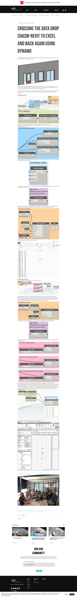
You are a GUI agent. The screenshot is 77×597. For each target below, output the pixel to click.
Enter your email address (29, 561)
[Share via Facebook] (18, 515)
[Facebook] (19, 588)
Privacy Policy (7, 595)
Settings (66, 594)
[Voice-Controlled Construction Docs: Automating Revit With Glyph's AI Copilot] (38, 531)
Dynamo (21, 15)
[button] (27, 10)
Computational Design (31, 15)
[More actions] (58, 23)
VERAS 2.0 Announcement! (17, 538)
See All (63, 525)
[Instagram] (17, 588)
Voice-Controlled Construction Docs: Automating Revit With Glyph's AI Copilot (38, 539)
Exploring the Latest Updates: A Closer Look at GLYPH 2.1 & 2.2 (56, 539)
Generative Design (44, 15)
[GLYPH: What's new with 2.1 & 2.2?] (57, 531)
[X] (15, 588)
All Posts (14, 15)
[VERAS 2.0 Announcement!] (20, 531)
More (57, 15)
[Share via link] (26, 515)
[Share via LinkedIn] (23, 515)
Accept (72, 594)
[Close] (75, 594)
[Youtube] (11, 588)
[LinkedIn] (13, 588)
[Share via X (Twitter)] (20, 515)
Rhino (52, 15)
